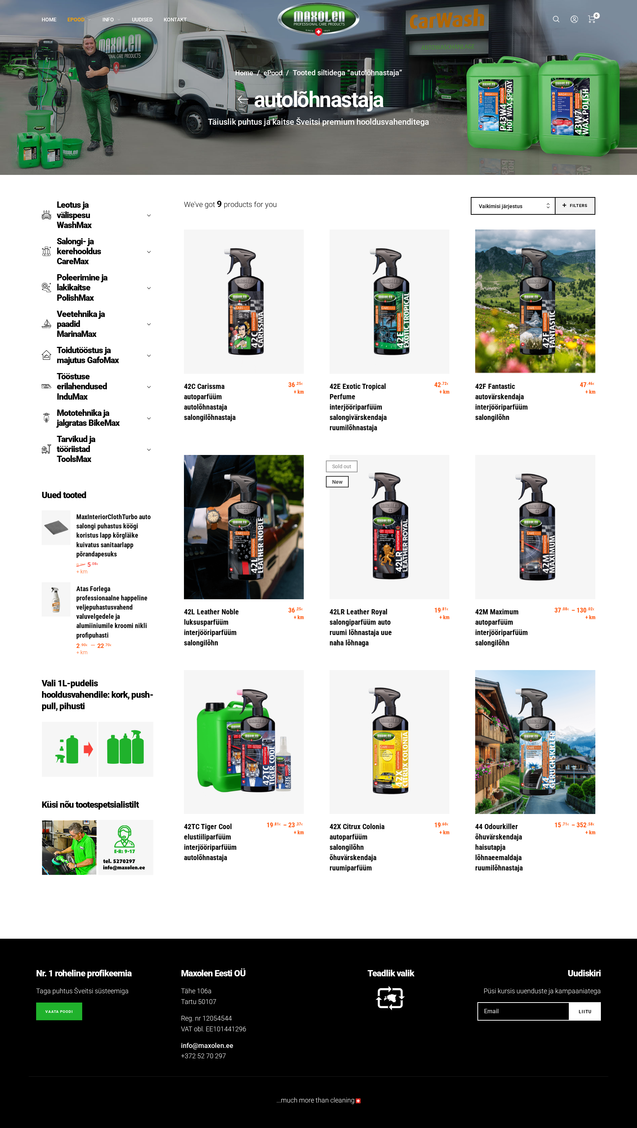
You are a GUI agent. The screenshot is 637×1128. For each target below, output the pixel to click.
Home (244, 73)
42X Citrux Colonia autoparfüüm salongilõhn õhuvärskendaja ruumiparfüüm (357, 847)
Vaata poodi (59, 1012)
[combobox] (513, 206)
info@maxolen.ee (207, 1045)
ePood (273, 73)
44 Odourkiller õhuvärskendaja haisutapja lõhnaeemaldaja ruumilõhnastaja (499, 847)
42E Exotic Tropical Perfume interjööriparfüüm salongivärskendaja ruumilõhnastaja (358, 407)
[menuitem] (54, 20)
